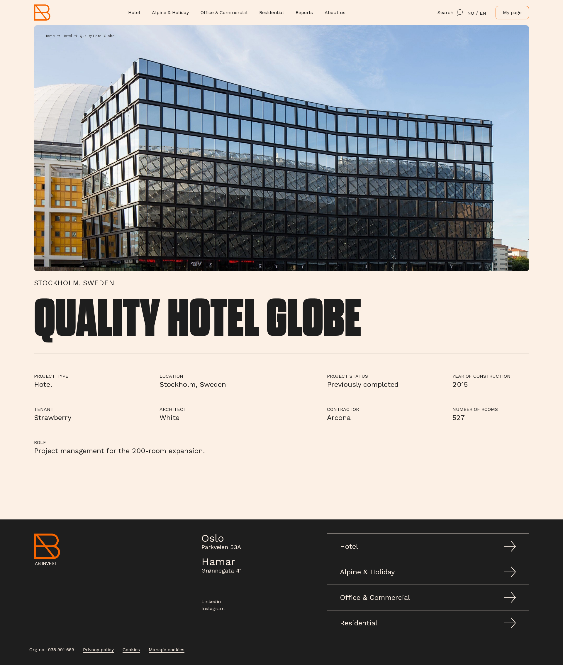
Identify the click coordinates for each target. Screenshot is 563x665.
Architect (173, 409)
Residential (271, 12)
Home (50, 36)
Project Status (347, 376)
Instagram (213, 608)
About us (335, 12)
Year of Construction (481, 376)
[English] (48, 12)
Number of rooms (475, 409)
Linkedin (211, 601)
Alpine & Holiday (170, 12)
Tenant (44, 409)
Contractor (343, 409)
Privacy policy (98, 649)
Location (171, 376)
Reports (304, 12)
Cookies (131, 649)
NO (470, 13)
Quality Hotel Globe (97, 36)
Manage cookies (166, 649)
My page (512, 12)
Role (40, 442)
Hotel (134, 12)
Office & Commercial (224, 12)
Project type (51, 376)
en (483, 13)
